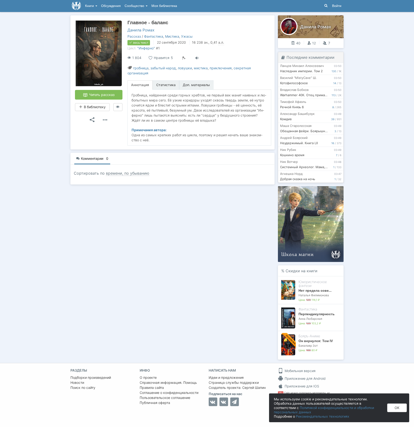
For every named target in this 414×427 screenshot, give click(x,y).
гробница (141, 68)
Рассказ (134, 36)
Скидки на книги (301, 270)
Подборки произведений (90, 377)
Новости (77, 382)
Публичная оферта (155, 403)
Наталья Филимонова (314, 295)
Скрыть (333, 191)
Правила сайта (152, 387)
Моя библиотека (164, 6)
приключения (221, 68)
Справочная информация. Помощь (168, 382)
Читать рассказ (101, 95)
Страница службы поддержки (234, 382)
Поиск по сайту (82, 387)
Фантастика (153, 36)
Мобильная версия (300, 371)
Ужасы (187, 36)
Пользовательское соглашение (165, 398)
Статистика (166, 85)
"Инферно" (146, 48)
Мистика (172, 36)
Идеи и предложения (226, 377)
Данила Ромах (141, 30)
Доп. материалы (196, 85)
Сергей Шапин (254, 387)
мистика (201, 68)
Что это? (312, 191)
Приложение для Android (305, 378)
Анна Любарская (310, 318)
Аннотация (140, 85)
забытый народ (163, 68)
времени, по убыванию (127, 173)
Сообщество (135, 6)
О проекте (148, 377)
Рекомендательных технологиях (322, 416)
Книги (90, 6)
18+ (281, 392)
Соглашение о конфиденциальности (169, 393)
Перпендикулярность (317, 314)
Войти (336, 6)
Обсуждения (111, 6)
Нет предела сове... (315, 290)
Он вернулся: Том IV (316, 341)
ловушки (185, 68)
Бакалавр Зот (308, 345)
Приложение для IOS (301, 386)
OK (397, 408)
